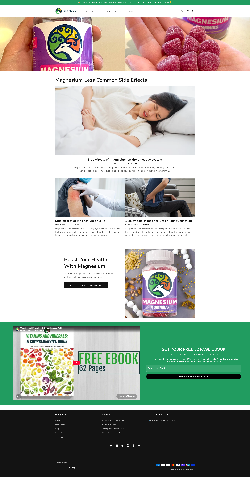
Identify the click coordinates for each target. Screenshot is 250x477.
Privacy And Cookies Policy (113, 428)
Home (57, 420)
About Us (59, 437)
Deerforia (178, 469)
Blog (57, 428)
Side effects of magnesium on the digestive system (125, 160)
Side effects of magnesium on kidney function (158, 221)
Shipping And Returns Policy (114, 420)
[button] (109, 11)
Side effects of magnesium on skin (80, 221)
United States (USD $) (66, 468)
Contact (58, 433)
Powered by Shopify (188, 469)
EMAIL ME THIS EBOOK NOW (193, 377)
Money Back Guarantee (112, 433)
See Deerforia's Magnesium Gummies (86, 285)
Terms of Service (109, 424)
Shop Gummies (61, 424)
